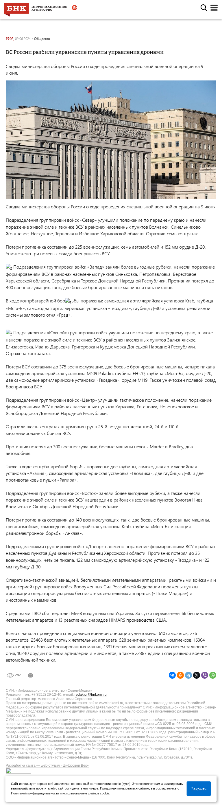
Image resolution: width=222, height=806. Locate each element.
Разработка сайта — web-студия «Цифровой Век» (47, 765)
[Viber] (204, 675)
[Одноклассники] (180, 675)
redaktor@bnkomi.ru (91, 695)
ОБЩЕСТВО (42, 38)
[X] (196, 675)
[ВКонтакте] (172, 675)
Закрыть (198, 789)
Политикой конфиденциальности (35, 793)
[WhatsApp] (212, 675)
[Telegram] (188, 675)
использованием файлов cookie (85, 793)
